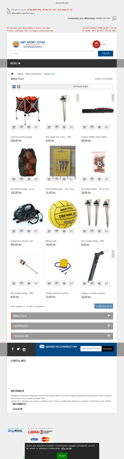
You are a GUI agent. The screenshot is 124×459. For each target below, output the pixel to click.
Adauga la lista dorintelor (28, 127)
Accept (62, 455)
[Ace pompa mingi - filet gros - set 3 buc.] (27, 266)
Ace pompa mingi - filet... (93, 241)
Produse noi (20, 336)
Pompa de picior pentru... (58, 293)
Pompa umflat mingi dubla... (94, 136)
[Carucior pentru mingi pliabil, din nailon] (27, 110)
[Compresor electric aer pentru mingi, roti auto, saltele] (27, 214)
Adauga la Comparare (36, 127)
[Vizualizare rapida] (21, 127)
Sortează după (80, 86)
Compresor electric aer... (22, 241)
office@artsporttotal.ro (22, 13)
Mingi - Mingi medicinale (29, 74)
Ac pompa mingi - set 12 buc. (95, 189)
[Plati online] (40, 440)
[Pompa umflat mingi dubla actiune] (98, 110)
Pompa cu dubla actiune (93, 293)
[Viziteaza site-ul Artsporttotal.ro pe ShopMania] (15, 430)
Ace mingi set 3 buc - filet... (59, 136)
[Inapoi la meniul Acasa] (12, 73)
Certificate (20, 326)
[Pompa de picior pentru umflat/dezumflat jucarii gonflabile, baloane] (62, 266)
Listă (18, 86)
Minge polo (51, 241)
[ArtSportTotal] (29, 44)
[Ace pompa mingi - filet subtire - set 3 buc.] (98, 214)
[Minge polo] (62, 214)
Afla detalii (66, 448)
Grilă (14, 86)
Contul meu (18, 361)
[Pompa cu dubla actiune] (98, 266)
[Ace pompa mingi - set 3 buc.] (62, 162)
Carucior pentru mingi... (22, 136)
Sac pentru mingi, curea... (23, 189)
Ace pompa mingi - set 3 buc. (60, 189)
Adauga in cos (14, 127)
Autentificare (62, 3)
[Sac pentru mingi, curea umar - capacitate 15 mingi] (27, 162)
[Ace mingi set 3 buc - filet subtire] (62, 110)
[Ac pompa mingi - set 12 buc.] (98, 162)
